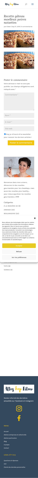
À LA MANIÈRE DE (11, 206)
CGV (5, 464)
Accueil (6, 431)
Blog (5, 441)
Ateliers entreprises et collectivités (15, 435)
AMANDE (7, 210)
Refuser (19, 252)
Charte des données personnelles (14, 467)
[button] (35, 218)
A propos (6, 445)
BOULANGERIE (9, 213)
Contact (6, 448)
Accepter (19, 246)
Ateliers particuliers (10, 438)
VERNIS (7, 270)
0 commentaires (26, 26)
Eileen (9, 26)
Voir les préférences (19, 257)
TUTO (6, 266)
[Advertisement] (19, 287)
